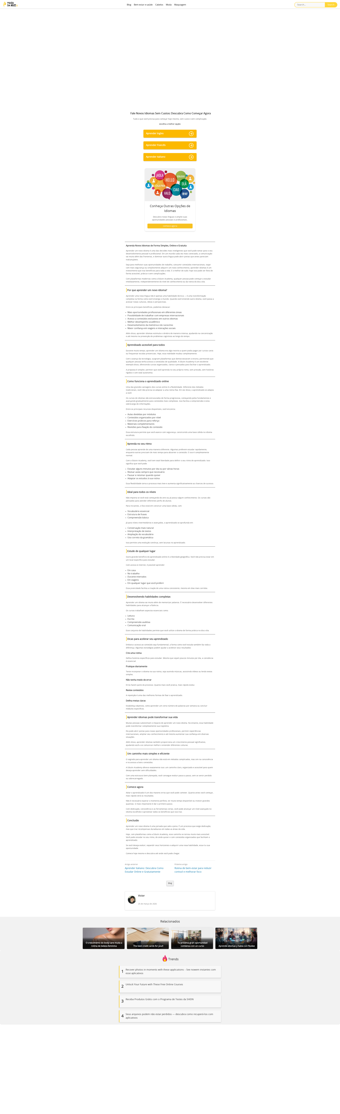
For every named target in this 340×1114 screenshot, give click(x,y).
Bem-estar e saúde (143, 5)
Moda (169, 5)
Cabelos (159, 5)
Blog (129, 5)
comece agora (170, 226)
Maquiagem (180, 5)
